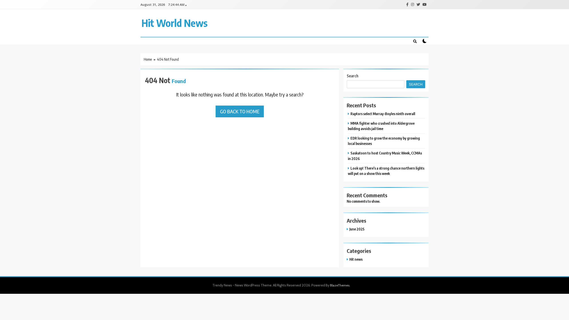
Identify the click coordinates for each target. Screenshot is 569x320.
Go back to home (239, 111)
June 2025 (357, 229)
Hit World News (175, 23)
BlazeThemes (340, 285)
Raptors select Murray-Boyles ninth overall (383, 113)
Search (352, 75)
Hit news (356, 259)
